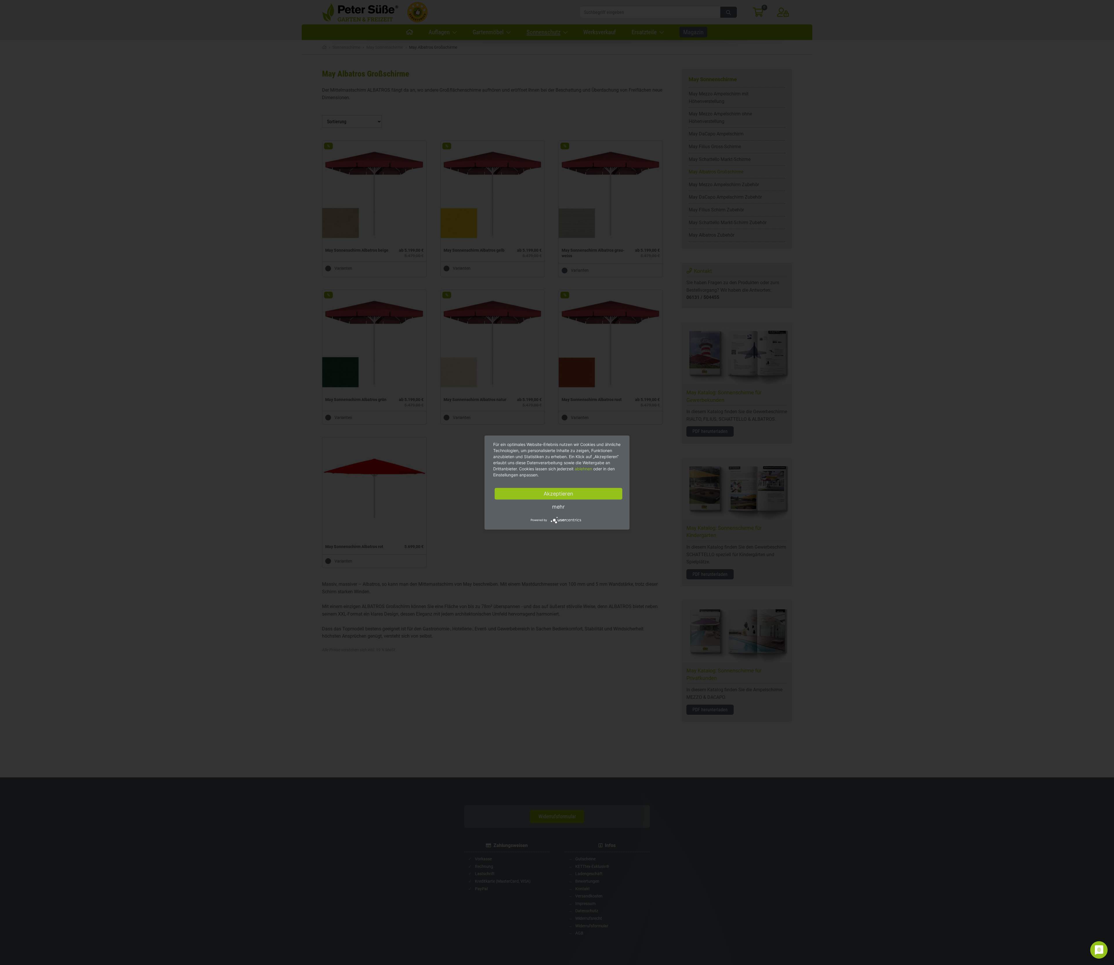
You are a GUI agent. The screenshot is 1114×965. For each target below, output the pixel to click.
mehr (558, 507)
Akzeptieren (558, 494)
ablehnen (583, 468)
